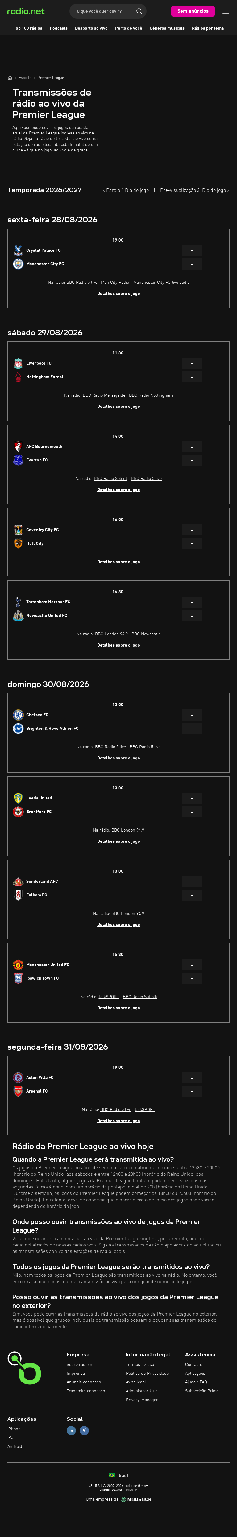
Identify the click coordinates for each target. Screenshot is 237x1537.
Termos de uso (140, 1364)
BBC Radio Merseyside (104, 395)
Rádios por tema (208, 28)
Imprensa (76, 1373)
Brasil (122, 1475)
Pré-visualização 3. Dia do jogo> (195, 190)
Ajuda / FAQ (196, 1382)
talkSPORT (109, 997)
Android (14, 1446)
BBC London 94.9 (111, 634)
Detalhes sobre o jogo (118, 293)
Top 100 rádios (28, 28)
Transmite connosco (86, 1391)
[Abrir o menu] (226, 11)
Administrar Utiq (142, 1391)
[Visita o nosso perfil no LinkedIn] (71, 1430)
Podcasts (59, 28)
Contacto (193, 1364)
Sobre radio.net (81, 1364)
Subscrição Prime (202, 1391)
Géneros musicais (167, 28)
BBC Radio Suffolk (140, 997)
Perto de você (128, 28)
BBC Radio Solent (110, 479)
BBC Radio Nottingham (151, 395)
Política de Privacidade (147, 1373)
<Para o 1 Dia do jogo (125, 190)
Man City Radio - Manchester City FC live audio (145, 282)
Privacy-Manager (142, 1400)
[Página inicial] (9, 77)
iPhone (13, 1429)
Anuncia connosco (84, 1382)
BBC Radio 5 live (81, 282)
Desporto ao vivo (91, 28)
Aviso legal (136, 1382)
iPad (11, 1438)
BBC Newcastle (146, 634)
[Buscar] (139, 11)
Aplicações (195, 1373)
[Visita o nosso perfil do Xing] (84, 1430)
